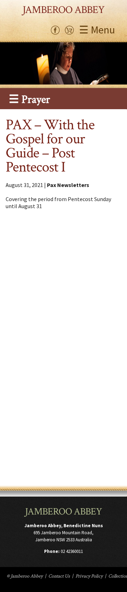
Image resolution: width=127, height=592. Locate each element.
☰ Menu (97, 29)
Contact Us (59, 576)
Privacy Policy (89, 576)
